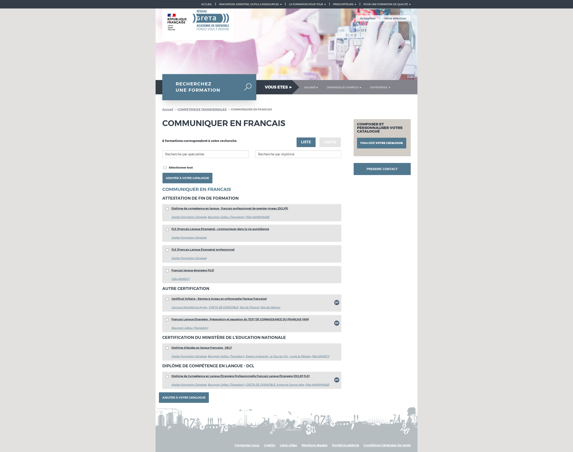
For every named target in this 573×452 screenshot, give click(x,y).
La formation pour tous (306, 4)
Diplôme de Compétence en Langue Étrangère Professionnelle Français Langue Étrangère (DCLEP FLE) (240, 376)
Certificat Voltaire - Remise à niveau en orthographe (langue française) (219, 298)
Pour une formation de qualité (385, 4)
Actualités (367, 18)
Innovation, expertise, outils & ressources (249, 4)
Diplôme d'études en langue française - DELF (201, 347)
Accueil (206, 4)
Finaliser (381, 143)
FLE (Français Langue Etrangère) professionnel (203, 249)
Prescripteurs (343, 4)
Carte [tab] (330, 142)
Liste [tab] (306, 142)
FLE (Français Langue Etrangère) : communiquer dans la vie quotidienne (220, 229)
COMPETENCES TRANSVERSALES (202, 109)
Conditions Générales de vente (387, 445)
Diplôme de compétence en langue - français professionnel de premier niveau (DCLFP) (229, 208)
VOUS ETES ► (279, 87)
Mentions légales (314, 445)
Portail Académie (345, 445)
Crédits (269, 445)
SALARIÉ (310, 87)
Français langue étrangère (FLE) (192, 270)
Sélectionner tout (181, 167)
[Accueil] (198, 24)
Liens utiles (288, 445)
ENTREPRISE (379, 87)
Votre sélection (395, 18)
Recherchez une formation (198, 87)
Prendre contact (382, 169)
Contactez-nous (247, 445)
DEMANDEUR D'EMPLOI (343, 87)
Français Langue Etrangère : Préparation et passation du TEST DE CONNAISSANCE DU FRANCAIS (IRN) (240, 319)
